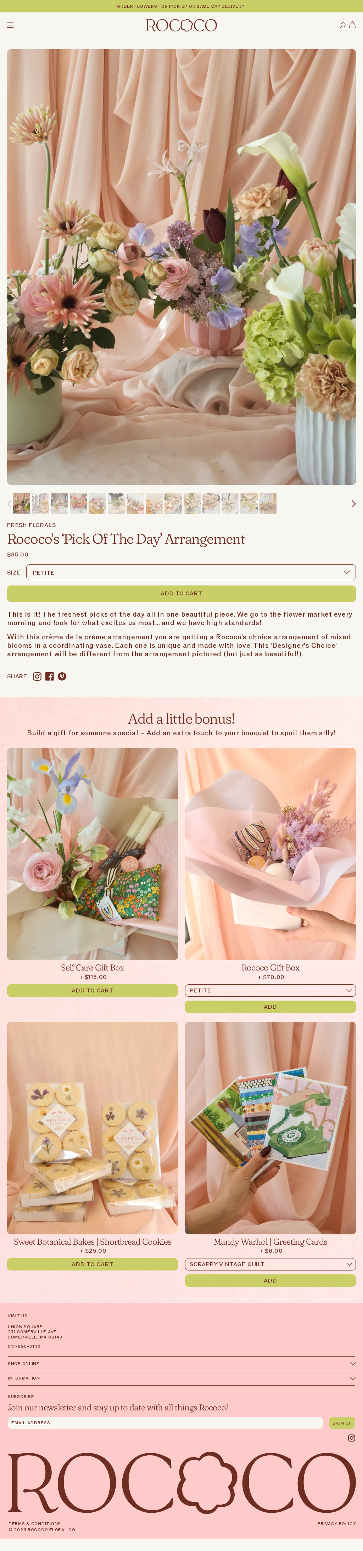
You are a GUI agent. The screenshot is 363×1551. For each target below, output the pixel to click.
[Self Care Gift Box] (92, 854)
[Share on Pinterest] (62, 677)
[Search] (342, 26)
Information (24, 1378)
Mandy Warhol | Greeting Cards (270, 1241)
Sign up (342, 1423)
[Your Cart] (352, 25)
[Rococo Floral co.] (181, 26)
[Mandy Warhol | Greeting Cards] (270, 1128)
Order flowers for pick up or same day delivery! (181, 6)
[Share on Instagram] (37, 677)
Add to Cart (182, 594)
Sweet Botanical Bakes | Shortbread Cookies (93, 1241)
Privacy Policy (337, 1524)
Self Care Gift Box (92, 967)
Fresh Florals (31, 525)
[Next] (353, 503)
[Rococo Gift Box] (270, 854)
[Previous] (9, 503)
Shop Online (24, 1363)
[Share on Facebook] (49, 677)
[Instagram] (351, 1438)
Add (270, 1007)
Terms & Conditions (35, 1524)
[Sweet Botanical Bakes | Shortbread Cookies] (92, 1128)
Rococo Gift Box (270, 967)
